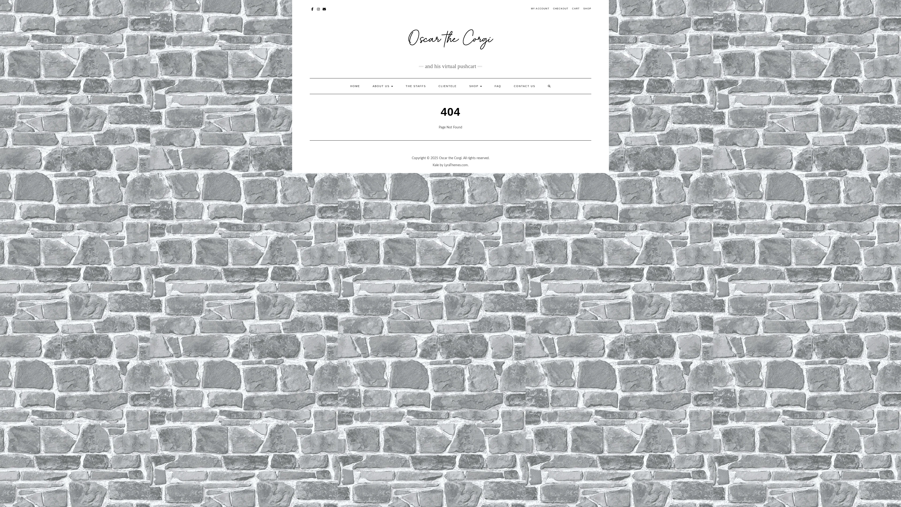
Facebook (313, 9)
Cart (576, 8)
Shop (587, 8)
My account (540, 8)
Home (355, 86)
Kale (436, 165)
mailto (324, 9)
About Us (382, 86)
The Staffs (416, 86)
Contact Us (524, 86)
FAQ (498, 86)
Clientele (448, 86)
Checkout (561, 8)
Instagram (318, 9)
